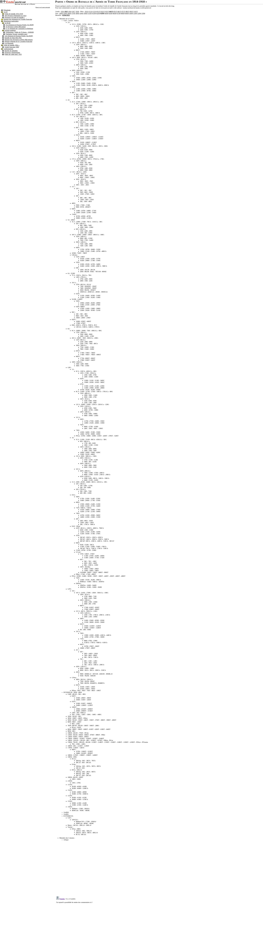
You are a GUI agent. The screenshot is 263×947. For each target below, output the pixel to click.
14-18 (5, 12)
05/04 (110, 13)
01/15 (99, 11)
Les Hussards (9, 43)
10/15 (136, 11)
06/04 (114, 13)
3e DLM (7, 23)
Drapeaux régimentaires (12, 52)
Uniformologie (8, 49)
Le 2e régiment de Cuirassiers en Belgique (19, 28)
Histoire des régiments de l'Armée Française (18, 19)
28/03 (77, 13)
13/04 (143, 13)
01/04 (94, 13)
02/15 (103, 11)
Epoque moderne (10, 30)
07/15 (123, 11)
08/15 (127, 11)
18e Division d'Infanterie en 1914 (15, 16)
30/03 (86, 13)
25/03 (65, 13)
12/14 (95, 11)
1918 (77, 11)
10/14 (86, 11)
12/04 (139, 13)
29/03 (82, 13)
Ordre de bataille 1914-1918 (14, 14)
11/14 (90, 11)
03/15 (107, 11)
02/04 (98, 13)
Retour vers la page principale (43, 7)
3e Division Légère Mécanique (16, 27)
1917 (73, 11)
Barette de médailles (11, 51)
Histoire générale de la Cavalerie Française (18, 41)
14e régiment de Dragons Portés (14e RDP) (19, 36)
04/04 (106, 13)
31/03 (90, 13)
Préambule (7, 10)
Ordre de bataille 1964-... (12, 45)
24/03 (61, 13)
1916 (70, 11)
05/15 (115, 11)
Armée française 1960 (12, 47)
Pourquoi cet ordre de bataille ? (15, 17)
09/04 (127, 13)
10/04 (131, 13)
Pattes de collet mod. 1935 (13, 54)
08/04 (123, 13)
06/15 (119, 11)
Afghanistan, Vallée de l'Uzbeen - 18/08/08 (20, 32)
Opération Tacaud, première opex (16, 34)
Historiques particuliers (11, 21)
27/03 (73, 13)
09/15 (132, 11)
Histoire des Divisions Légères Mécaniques (19, 40)
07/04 (119, 13)
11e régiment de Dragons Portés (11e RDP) (20, 25)
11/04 (135, 13)
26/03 (69, 13)
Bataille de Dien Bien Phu (13, 38)
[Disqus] (159, 868)
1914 (62, 11)
